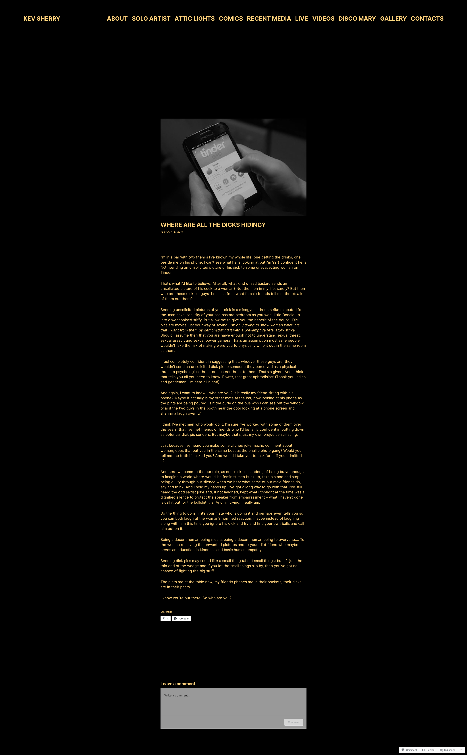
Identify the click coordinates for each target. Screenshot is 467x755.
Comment (294, 722)
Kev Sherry (41, 18)
